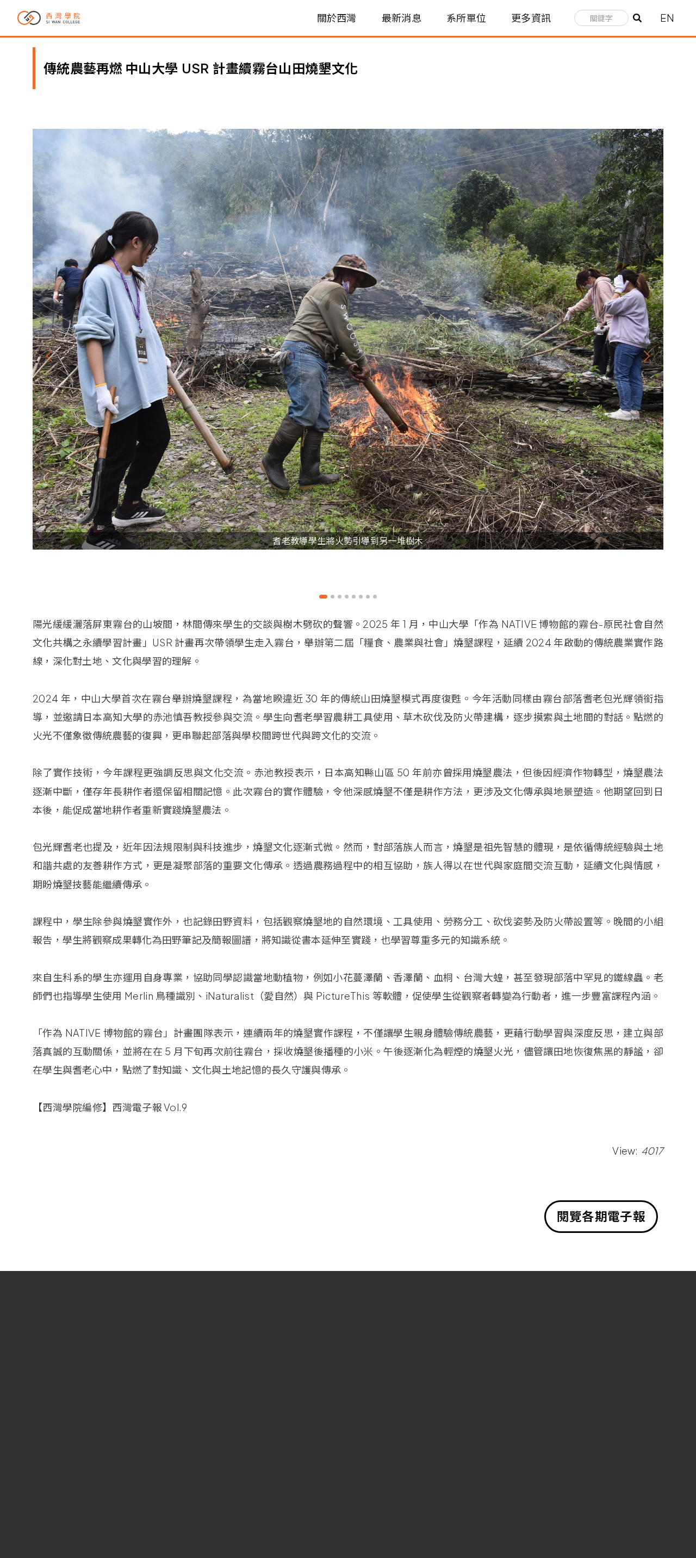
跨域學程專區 (546, 1425)
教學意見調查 (546, 1463)
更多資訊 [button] (531, 18)
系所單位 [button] (466, 18)
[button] (52, 356)
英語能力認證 (546, 1405)
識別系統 (371, 1463)
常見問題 (371, 1405)
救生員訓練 (375, 1483)
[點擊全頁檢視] (348, 339)
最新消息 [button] (401, 18)
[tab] (323, 596)
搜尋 (637, 18)
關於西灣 (337, 18)
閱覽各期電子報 (601, 1216)
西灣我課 (371, 1425)
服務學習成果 (546, 1444)
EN (667, 17)
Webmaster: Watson (48, 1528)
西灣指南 (371, 1444)
